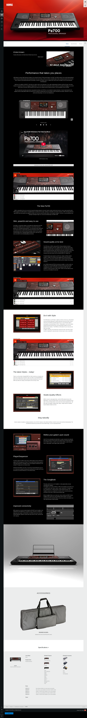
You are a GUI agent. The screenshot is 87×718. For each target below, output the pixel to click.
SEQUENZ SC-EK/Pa (43, 632)
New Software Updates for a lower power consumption (45, 688)
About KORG (2, 716)
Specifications (74, 43)
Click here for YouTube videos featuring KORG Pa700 (43, 165)
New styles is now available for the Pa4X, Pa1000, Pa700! (46, 689)
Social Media (2, 712)
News (2, 707)
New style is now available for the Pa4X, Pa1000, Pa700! (45, 692)
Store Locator (2, 29)
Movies (80, 43)
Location (2, 709)
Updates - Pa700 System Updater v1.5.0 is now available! (46, 691)
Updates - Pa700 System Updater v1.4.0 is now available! (46, 694)
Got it (9, 713)
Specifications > (43, 647)
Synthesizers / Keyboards (19, 706)
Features (2, 18)
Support (2, 25)
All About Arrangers (28, 661)
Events (2, 22)
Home (2, 11)
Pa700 (26, 706)
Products (2, 15)
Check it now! (40, 56)
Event (26, 657)
